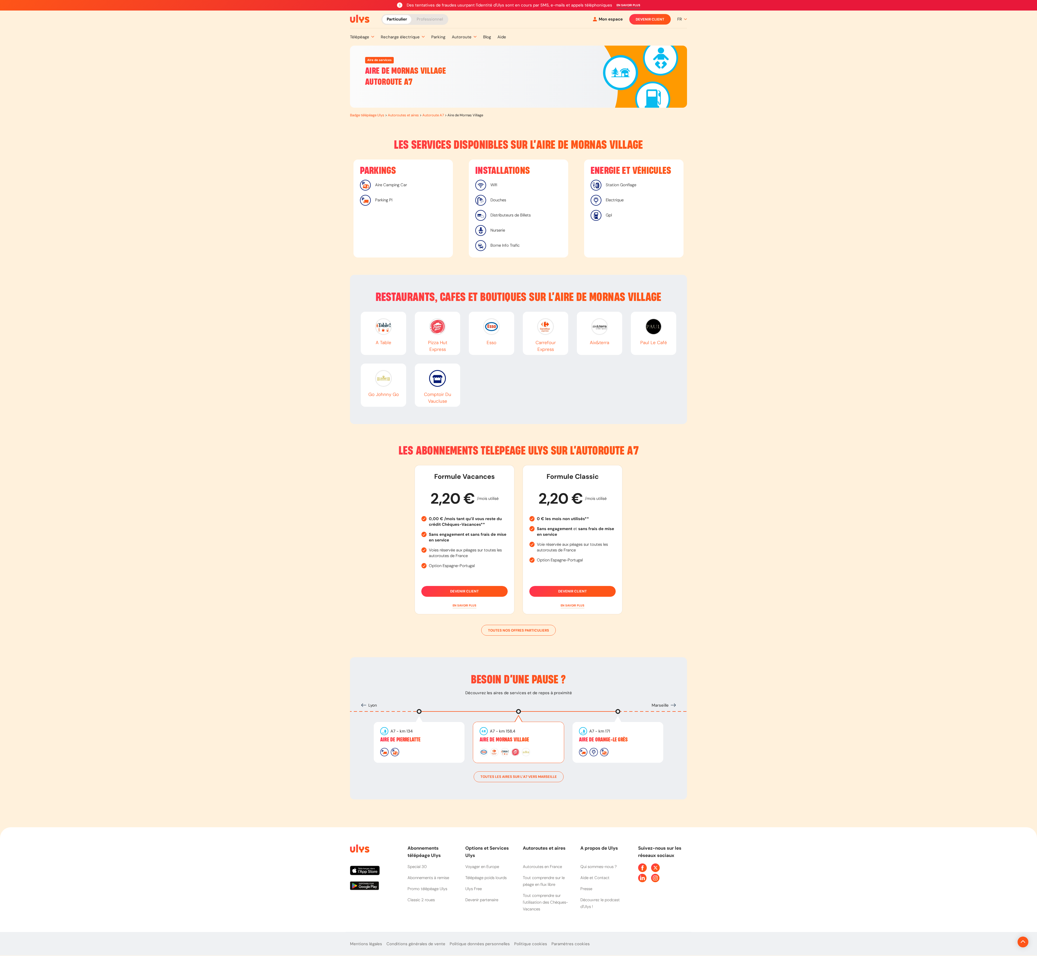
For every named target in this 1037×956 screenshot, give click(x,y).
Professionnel (430, 19)
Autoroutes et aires (403, 115)
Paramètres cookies (570, 944)
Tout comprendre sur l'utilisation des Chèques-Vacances (545, 902)
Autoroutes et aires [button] (544, 848)
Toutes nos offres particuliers (518, 630)
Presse (586, 888)
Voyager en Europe (482, 866)
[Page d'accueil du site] (359, 850)
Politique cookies (530, 944)
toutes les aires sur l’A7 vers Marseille (518, 776)
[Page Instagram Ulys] (655, 878)
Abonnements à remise (428, 877)
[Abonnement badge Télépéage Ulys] (359, 19)
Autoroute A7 (433, 115)
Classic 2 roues (421, 900)
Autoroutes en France (542, 866)
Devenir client (650, 19)
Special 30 (417, 866)
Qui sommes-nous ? (598, 866)
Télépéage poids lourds (486, 877)
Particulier (397, 19)
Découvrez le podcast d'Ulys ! (600, 903)
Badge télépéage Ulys (367, 115)
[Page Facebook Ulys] (642, 867)
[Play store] (374, 887)
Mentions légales (366, 944)
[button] (628, 5)
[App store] (374, 872)
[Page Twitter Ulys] (655, 867)
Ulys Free (473, 888)
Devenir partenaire (481, 900)
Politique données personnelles (480, 944)
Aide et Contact (595, 877)
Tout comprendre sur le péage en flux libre (544, 881)
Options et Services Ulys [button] (487, 851)
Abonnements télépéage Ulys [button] (424, 851)
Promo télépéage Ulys (427, 888)
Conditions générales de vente (415, 944)
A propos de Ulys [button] (599, 848)
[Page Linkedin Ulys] (642, 878)
